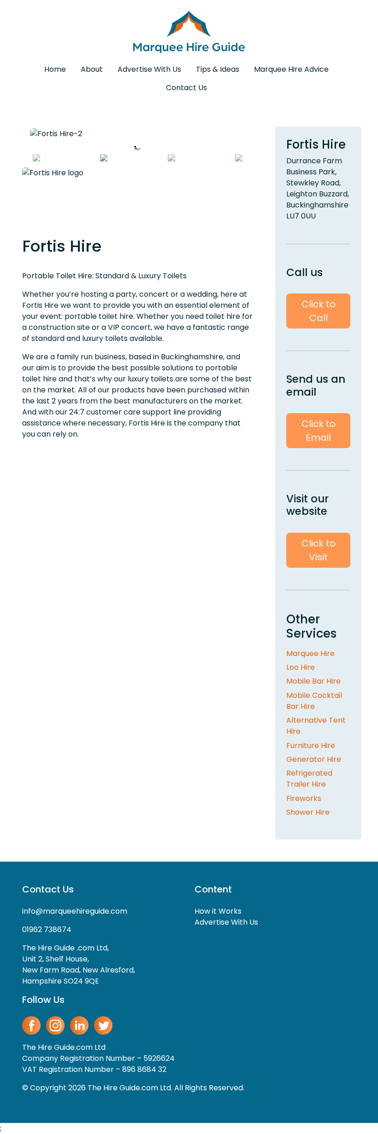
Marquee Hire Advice (291, 69)
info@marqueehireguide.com (74, 911)
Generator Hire (313, 759)
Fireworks (303, 798)
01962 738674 (46, 929)
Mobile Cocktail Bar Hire (314, 701)
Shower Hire (308, 812)
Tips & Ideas (217, 69)
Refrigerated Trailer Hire (309, 778)
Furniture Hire (310, 745)
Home (55, 69)
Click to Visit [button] (318, 550)
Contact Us (186, 87)
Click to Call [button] (318, 311)
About (92, 69)
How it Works (218, 911)
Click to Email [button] (318, 430)
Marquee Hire (310, 653)
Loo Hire (300, 667)
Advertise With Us (149, 69)
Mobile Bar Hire (313, 681)
